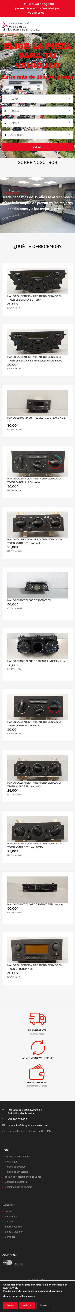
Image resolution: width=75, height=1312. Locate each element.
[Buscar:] (32, 29)
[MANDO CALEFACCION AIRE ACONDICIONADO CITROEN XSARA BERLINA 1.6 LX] (37, 768)
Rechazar (27, 1305)
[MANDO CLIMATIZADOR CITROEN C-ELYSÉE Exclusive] (37, 646)
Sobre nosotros (13, 1226)
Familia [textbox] (14, 123)
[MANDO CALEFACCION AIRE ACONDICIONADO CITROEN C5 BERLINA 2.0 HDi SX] (37, 281)
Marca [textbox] (14, 99)
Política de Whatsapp (16, 1171)
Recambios (11, 1216)
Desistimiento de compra (18, 1186)
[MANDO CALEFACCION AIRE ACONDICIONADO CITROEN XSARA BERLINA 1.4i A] (37, 524)
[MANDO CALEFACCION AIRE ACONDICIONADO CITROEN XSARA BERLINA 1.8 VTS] (37, 828)
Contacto (10, 1236)
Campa (9, 1221)
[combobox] (37, 98)
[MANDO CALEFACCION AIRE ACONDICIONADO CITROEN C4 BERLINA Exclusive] (37, 463)
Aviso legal (11, 1161)
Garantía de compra (16, 1181)
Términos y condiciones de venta (23, 1176)
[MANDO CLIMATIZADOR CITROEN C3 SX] (37, 585)
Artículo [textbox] (16, 135)
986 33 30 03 (17, 26)
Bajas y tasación (14, 1231)
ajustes (30, 1296)
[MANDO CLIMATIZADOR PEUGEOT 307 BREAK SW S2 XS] (37, 403)
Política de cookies (15, 1166)
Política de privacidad (17, 1156)
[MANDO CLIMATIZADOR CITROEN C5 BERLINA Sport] (37, 889)
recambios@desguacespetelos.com (27, 1125)
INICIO (8, 1211)
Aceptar (10, 1305)
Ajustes (43, 1305)
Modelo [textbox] (15, 111)
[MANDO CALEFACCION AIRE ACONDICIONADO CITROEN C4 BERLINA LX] (37, 950)
